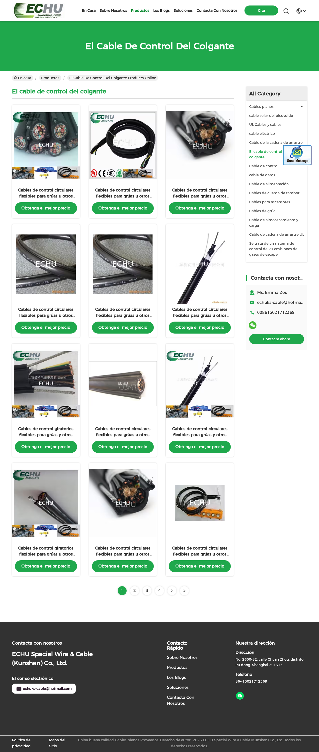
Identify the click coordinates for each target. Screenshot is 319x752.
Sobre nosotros (182, 657)
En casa (89, 10)
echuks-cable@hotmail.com (47, 688)
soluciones (183, 10)
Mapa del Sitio (57, 743)
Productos (50, 78)
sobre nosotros (113, 10)
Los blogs (176, 677)
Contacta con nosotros (180, 700)
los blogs (161, 10)
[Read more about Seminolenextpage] (171, 590)
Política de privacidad (21, 743)
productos (140, 10)
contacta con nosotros (217, 10)
